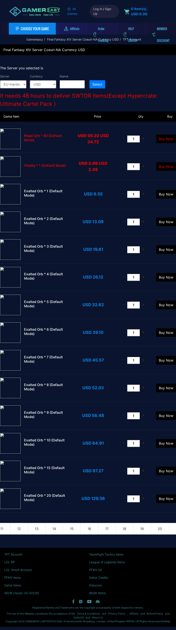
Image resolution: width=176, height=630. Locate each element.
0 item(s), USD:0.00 (139, 11)
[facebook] (73, 602)
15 (72, 529)
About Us (97, 617)
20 (160, 529)
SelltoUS (78, 617)
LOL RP (9, 562)
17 (107, 529)
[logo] (34, 11)
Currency (36, 76)
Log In (97, 9)
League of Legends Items (107, 562)
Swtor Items (12, 585)
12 (19, 529)
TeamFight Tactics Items (106, 554)
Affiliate (134, 613)
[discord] (98, 601)
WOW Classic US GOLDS (21, 593)
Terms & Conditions (88, 613)
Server (4, 76)
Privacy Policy (116, 613)
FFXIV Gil (95, 570)
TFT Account (13, 554)
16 (89, 529)
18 (124, 529)
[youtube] (89, 601)
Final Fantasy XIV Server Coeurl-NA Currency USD (83, 39)
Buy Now (166, 139)
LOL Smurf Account (18, 570)
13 (36, 529)
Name (64, 76)
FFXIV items (12, 577)
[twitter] (81, 601)
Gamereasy (34, 39)
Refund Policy (155, 613)
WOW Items (97, 593)
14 (54, 529)
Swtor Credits (98, 577)
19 (142, 529)
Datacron (95, 585)
